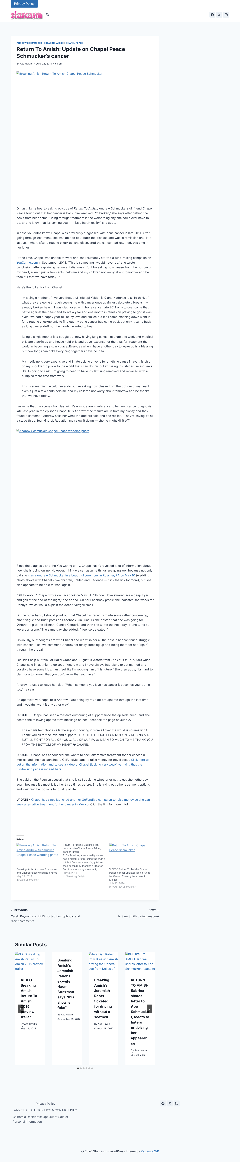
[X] (219, 15)
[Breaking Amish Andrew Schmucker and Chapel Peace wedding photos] (38, 855)
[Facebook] (212, 15)
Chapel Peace (74, 43)
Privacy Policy (24, 3)
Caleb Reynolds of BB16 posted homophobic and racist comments (45, 916)
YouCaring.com (27, 262)
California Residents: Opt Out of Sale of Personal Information (40, 1119)
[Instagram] (226, 15)
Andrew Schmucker (29, 43)
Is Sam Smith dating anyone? (138, 913)
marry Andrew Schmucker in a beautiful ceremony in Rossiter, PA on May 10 (81, 575)
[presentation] (30, 962)
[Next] (149, 1009)
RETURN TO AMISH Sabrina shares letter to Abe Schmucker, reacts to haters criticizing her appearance (140, 1011)
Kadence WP (150, 1151)
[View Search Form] (47, 14)
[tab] (78, 1068)
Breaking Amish (54, 43)
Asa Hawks (26, 63)
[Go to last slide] (21, 1009)
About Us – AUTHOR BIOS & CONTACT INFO (45, 1110)
